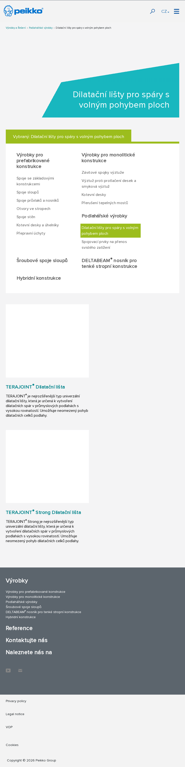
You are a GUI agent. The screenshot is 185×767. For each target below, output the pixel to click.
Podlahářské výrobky (41, 27)
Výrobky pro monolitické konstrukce (108, 158)
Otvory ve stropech (34, 208)
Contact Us (20, 668)
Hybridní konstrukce (39, 278)
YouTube (8, 668)
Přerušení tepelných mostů (105, 202)
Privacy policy (16, 701)
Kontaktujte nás (26, 640)
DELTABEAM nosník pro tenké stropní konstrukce (110, 263)
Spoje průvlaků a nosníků (38, 200)
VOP (9, 727)
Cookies (12, 745)
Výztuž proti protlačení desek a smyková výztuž (109, 183)
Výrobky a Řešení (16, 27)
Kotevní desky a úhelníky (38, 225)
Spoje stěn (26, 216)
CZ (164, 11)
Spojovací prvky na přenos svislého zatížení (104, 244)
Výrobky (17, 580)
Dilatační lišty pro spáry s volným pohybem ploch (83, 27)
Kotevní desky (94, 194)
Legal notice (15, 714)
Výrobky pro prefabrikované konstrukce (33, 160)
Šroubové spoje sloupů (42, 260)
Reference (19, 628)
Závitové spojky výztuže (103, 172)
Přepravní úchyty (31, 233)
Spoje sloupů (28, 192)
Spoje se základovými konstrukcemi (35, 181)
